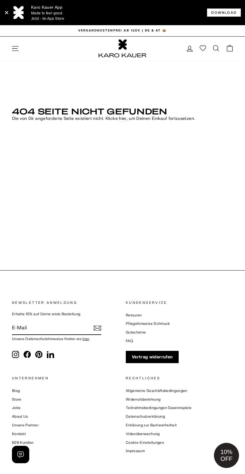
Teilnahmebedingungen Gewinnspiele (159, 408)
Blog (16, 391)
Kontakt (19, 434)
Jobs (16, 408)
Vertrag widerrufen (152, 357)
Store (17, 399)
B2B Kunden (23, 442)
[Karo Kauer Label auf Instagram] (15, 354)
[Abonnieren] (97, 328)
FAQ (129, 341)
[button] (226, 455)
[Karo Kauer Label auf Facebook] (27, 354)
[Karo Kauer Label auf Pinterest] (38, 354)
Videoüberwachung (143, 434)
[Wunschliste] (203, 48)
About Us (20, 416)
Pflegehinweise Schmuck (148, 323)
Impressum (135, 451)
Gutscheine (136, 332)
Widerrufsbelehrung (143, 399)
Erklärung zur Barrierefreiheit (151, 425)
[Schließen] (6, 12)
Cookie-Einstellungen (145, 442)
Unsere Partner (25, 425)
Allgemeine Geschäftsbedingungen (156, 391)
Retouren (134, 315)
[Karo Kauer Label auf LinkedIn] (50, 354)
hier (122, 118)
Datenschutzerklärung (145, 416)
